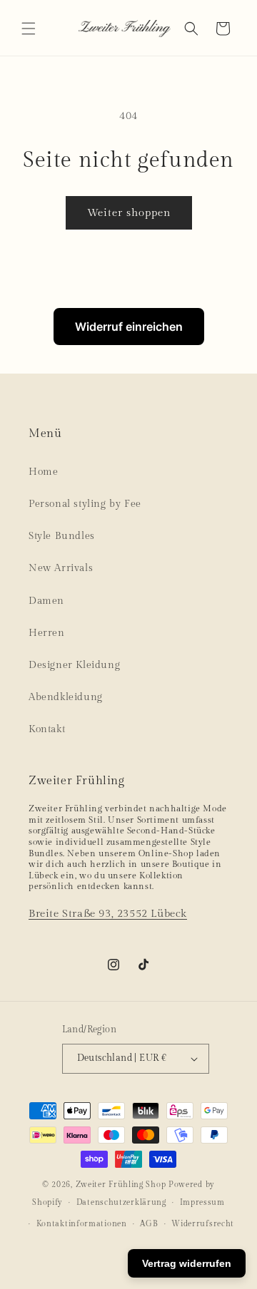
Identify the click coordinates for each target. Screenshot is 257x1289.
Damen (46, 601)
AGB (149, 1223)
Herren (47, 633)
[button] (28, 28)
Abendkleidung (66, 697)
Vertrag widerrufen (186, 1263)
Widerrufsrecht (202, 1223)
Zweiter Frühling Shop (121, 1184)
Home (43, 472)
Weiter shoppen (129, 213)
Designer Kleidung (74, 665)
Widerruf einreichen (129, 326)
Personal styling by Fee (85, 504)
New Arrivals (61, 568)
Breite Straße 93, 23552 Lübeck (108, 914)
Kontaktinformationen (81, 1223)
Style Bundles (62, 536)
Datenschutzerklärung (121, 1202)
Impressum (202, 1202)
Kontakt (47, 729)
